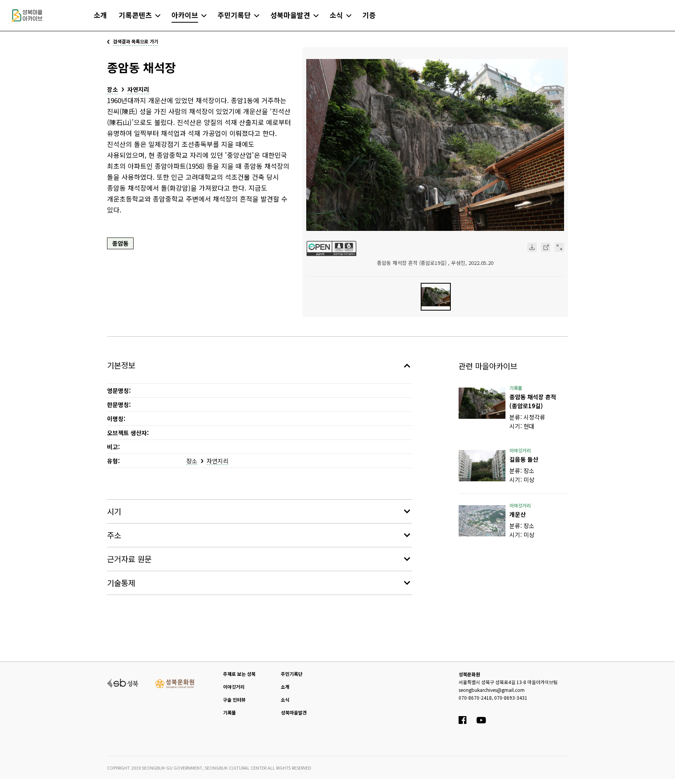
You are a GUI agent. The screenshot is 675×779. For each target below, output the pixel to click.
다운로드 (532, 247)
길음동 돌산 (523, 459)
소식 (285, 699)
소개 (285, 686)
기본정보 (121, 365)
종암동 (120, 243)
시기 (114, 511)
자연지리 (138, 89)
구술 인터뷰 (234, 699)
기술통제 (121, 582)
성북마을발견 (294, 712)
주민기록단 (291, 673)
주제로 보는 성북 (239, 673)
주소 (114, 535)
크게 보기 (559, 247)
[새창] (482, 403)
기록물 (229, 712)
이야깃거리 (234, 686)
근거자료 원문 (129, 559)
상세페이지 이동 (545, 247)
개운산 (517, 514)
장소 (112, 89)
